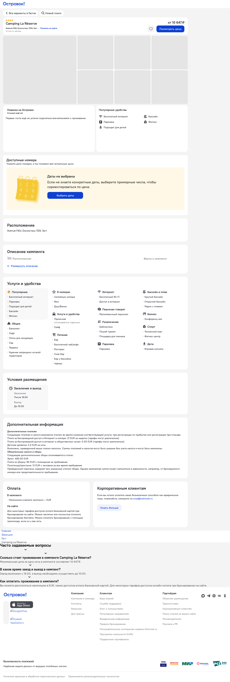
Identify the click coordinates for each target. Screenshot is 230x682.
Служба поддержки (110, 603)
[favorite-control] (151, 29)
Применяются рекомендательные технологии (93, 676)
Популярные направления (114, 613)
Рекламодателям (172, 618)
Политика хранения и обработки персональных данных (34, 676)
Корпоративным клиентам (177, 608)
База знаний (106, 598)
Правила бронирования (113, 624)
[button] (40, 70)
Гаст (4, 538)
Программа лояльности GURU (116, 634)
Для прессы (77, 613)
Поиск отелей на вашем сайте (179, 613)
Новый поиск (53, 13)
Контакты (76, 603)
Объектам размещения (175, 598)
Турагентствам (170, 603)
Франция (7, 534)
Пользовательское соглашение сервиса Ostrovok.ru (128, 629)
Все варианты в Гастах (22, 13)
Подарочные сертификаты (114, 639)
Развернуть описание (24, 266)
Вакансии (76, 608)
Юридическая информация (114, 618)
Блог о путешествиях (111, 608)
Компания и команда (82, 598)
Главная (6, 531)
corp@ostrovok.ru (143, 498)
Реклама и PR (170, 624)
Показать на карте (48, 28)
